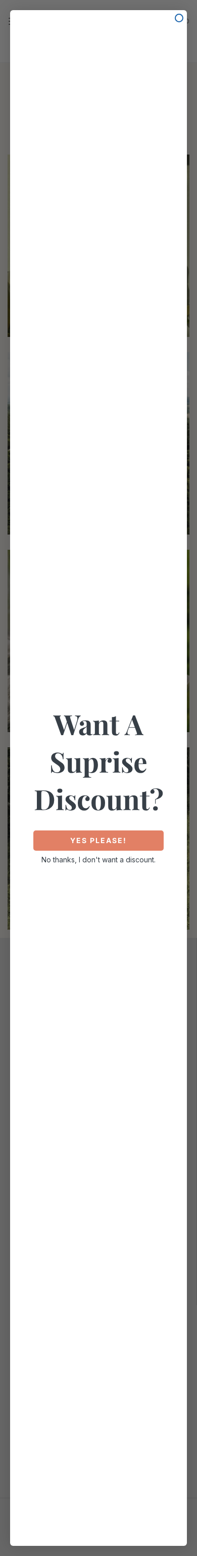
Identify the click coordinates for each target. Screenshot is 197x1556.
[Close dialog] (179, 18)
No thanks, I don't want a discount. (98, 859)
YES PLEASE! (98, 840)
